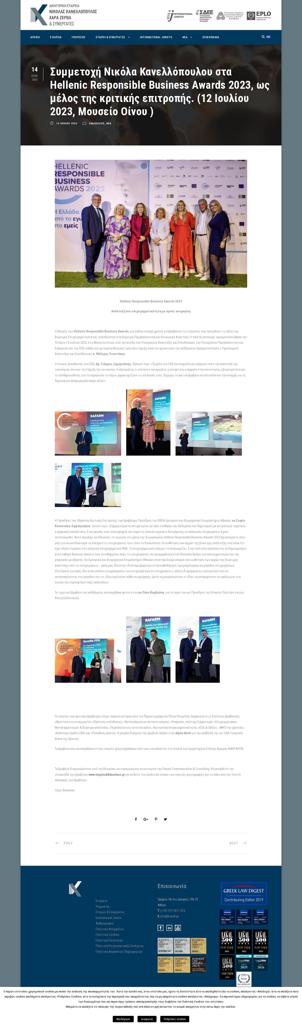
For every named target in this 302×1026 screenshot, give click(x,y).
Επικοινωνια (211, 37)
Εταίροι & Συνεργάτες (110, 912)
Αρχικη (35, 37)
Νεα (185, 37)
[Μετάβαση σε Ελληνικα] (268, 36)
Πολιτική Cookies (107, 935)
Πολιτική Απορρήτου (110, 929)
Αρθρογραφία (104, 923)
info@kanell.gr (169, 916)
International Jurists (156, 37)
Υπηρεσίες (103, 907)
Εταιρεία (101, 901)
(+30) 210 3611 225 (173, 911)
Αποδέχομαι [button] (123, 1019)
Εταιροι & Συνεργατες (110, 37)
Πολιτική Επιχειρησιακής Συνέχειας (120, 946)
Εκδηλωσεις (97, 123)
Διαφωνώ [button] (147, 1019)
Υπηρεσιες (79, 37)
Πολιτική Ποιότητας (109, 940)
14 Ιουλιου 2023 (66, 123)
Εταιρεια (55, 37)
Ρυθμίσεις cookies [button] (175, 1019)
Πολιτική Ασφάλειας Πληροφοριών (119, 952)
